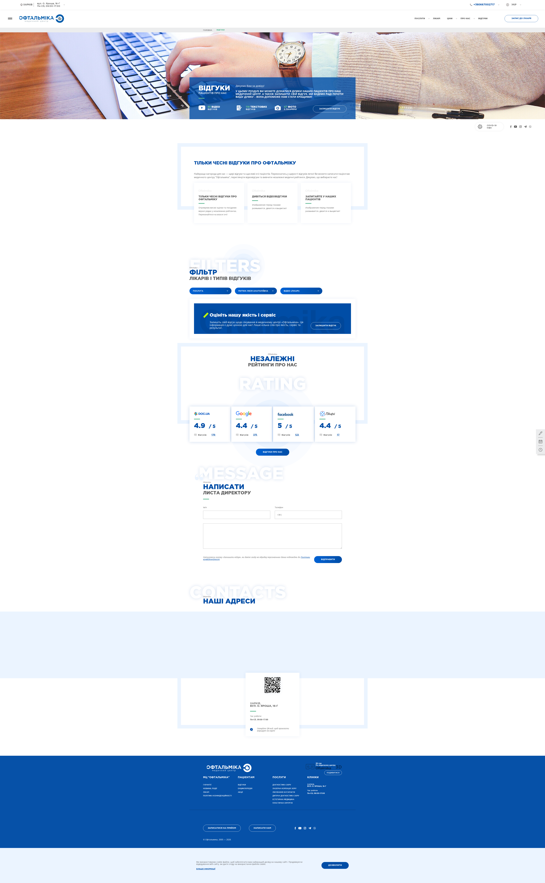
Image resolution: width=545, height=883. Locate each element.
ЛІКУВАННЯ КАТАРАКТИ (283, 792)
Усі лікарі (242, 298)
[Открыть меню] (10, 18)
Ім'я (205, 507)
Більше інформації (205, 869)
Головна (207, 30)
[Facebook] (511, 126)
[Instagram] (520, 126)
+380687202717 (482, 10)
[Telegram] (525, 126)
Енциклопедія (245, 788)
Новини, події (210, 788)
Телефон (279, 507)
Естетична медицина (283, 799)
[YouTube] (515, 126)
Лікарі (206, 792)
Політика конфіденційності (217, 796)
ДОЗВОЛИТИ (335, 865)
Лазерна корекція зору (284, 788)
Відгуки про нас (272, 452)
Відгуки (242, 785)
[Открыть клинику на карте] (272, 687)
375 (255, 434)
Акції (240, 792)
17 (338, 434)
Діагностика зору (281, 785)
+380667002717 (484, 5)
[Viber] (530, 126)
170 (213, 434)
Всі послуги (198, 298)
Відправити (328, 559)
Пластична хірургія (282, 803)
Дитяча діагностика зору (285, 796)
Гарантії (207, 785)
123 (297, 434)
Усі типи (287, 298)
